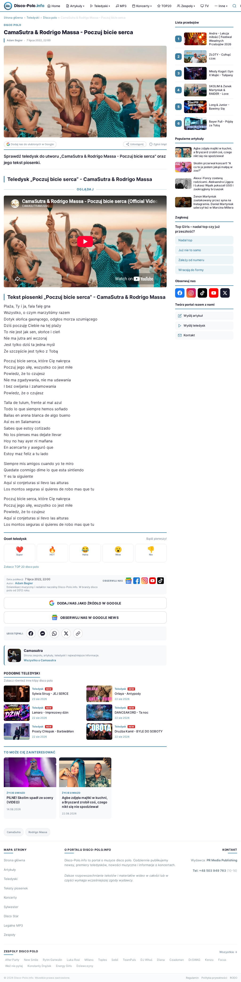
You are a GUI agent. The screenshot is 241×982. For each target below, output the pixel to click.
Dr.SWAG (194, 959)
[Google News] (128, 580)
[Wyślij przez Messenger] (42, 633)
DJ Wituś (146, 959)
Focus (222, 959)
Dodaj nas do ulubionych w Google (32, 144)
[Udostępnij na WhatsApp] (54, 633)
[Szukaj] (234, 5)
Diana (161, 959)
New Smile (31, 959)
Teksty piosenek (16, 888)
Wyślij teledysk (194, 325)
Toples (102, 959)
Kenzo (209, 959)
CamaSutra (13, 832)
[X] (225, 293)
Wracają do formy (191, 270)
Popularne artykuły (189, 138)
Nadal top (185, 240)
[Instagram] (144, 580)
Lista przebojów (187, 22)
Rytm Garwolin (52, 959)
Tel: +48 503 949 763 (215, 870)
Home (56, 6)
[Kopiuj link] (78, 633)
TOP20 (166, 6)
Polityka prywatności (214, 977)
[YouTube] (152, 580)
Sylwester (11, 907)
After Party (12, 959)
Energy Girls (64, 966)
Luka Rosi (73, 959)
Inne (223, 6)
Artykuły (77, 6)
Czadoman (176, 959)
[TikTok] (160, 580)
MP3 (123, 6)
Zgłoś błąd (160, 144)
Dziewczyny (84, 966)
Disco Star (11, 916)
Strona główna (13, 17)
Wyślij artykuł (193, 315)
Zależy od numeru (191, 260)
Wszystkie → (228, 952)
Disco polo (50, 17)
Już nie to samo (189, 250)
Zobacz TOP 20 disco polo (21, 566)
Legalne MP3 (13, 925)
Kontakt (189, 335)
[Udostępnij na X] (66, 633)
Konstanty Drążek (39, 966)
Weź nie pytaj (14, 966)
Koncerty (144, 6)
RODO (233, 977)
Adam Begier (15, 40)
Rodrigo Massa (37, 832)
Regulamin (192, 977)
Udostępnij (137, 144)
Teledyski (102, 6)
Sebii (115, 959)
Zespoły (188, 6)
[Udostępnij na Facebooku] (31, 633)
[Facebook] (136, 580)
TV (207, 6)
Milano (88, 959)
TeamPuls (129, 959)
